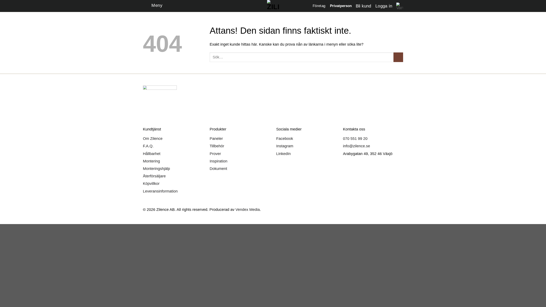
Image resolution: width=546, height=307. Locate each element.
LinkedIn (283, 154)
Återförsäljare (154, 176)
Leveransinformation (160, 191)
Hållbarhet (151, 154)
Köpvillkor (151, 183)
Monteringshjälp (156, 169)
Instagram (284, 146)
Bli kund (363, 6)
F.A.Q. (148, 146)
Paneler (216, 138)
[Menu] (152, 6)
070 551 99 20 (355, 138)
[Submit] (398, 57)
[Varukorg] (399, 6)
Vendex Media (247, 209)
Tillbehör (217, 146)
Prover (215, 154)
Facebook (284, 138)
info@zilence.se (356, 146)
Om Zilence (153, 138)
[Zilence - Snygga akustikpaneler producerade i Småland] (273, 6)
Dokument (218, 169)
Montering (151, 161)
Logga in (383, 6)
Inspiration (218, 161)
